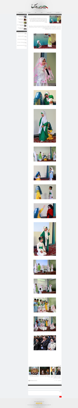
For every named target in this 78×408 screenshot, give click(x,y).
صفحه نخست (57, 12)
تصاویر (41, 12)
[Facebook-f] (41, 403)
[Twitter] (39, 403)
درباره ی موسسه (49, 12)
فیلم (35, 12)
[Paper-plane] (40, 403)
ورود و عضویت (20, 12)
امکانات (29, 12)
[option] (22, 33)
